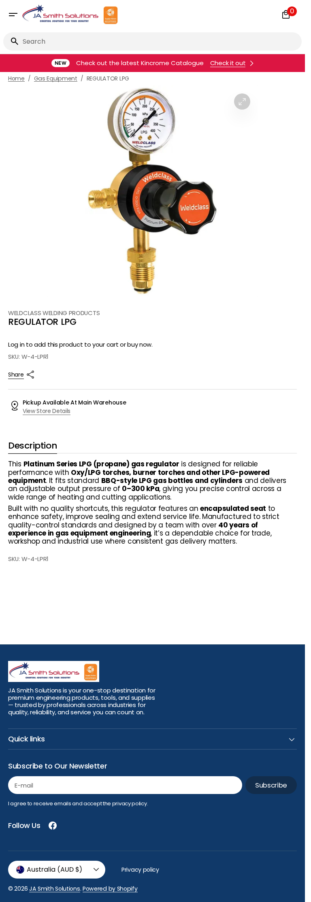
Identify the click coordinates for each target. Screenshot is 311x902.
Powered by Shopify (110, 889)
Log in (16, 344)
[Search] (11, 41)
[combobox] (160, 41)
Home (16, 78)
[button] (12, 14)
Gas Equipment (55, 78)
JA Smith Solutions (54, 889)
